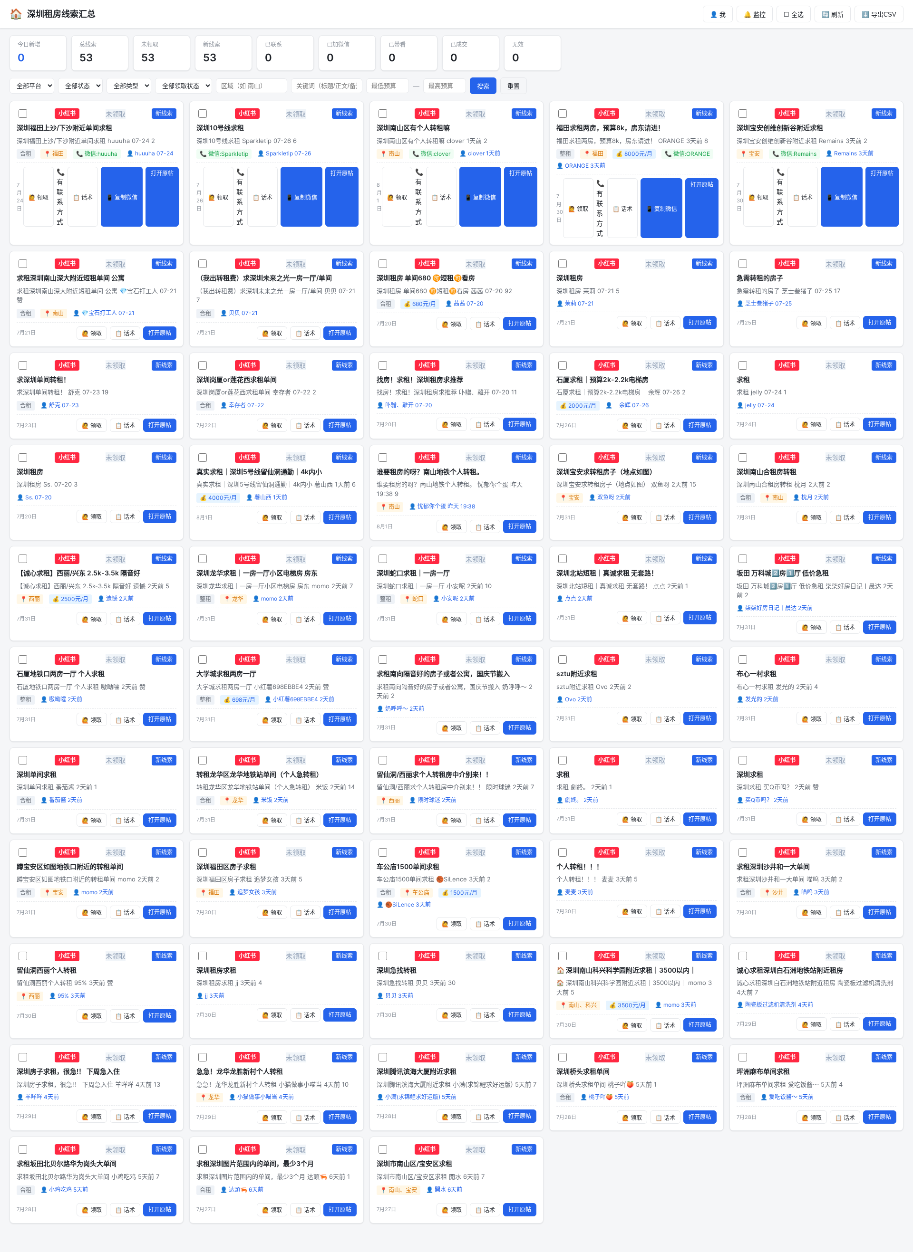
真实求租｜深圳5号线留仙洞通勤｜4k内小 (259, 472)
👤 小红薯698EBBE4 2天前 (299, 699)
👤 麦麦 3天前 (574, 892)
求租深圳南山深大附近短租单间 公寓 (71, 278)
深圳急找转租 (397, 970)
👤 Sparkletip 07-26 (284, 153)
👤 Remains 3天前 (850, 153)
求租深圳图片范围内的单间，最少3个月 (255, 1163)
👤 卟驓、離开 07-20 (404, 405)
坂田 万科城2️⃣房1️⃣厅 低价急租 (783, 573)
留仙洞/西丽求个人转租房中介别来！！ (434, 774)
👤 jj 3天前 (210, 995)
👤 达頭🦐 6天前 (241, 1189)
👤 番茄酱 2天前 (61, 799)
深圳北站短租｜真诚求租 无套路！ (607, 573)
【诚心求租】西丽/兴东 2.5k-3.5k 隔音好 (78, 573)
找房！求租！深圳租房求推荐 (420, 379)
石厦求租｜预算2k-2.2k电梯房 (602, 379)
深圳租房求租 (216, 970)
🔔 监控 (755, 14)
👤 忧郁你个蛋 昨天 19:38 (442, 506)
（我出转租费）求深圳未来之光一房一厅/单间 (264, 278)
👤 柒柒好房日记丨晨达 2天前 (775, 608)
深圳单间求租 (37, 774)
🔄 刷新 (833, 14)
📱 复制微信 (121, 197)
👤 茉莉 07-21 (575, 303)
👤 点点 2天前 (574, 598)
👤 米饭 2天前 (271, 799)
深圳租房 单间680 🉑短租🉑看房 (426, 278)
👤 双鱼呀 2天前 (610, 497)
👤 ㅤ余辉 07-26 (627, 405)
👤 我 (718, 14)
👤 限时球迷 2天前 (432, 799)
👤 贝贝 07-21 (239, 312)
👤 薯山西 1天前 (266, 497)
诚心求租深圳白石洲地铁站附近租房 (790, 970)
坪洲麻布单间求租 (763, 1071)
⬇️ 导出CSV (879, 14)
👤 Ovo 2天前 (574, 699)
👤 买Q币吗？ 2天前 (762, 799)
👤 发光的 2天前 (757, 699)
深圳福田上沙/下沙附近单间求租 (64, 128)
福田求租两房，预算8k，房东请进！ (610, 128)
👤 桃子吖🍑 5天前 (604, 1096)
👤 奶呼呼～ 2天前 (400, 708)
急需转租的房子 (760, 278)
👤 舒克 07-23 (59, 405)
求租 (743, 379)
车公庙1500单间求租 (408, 866)
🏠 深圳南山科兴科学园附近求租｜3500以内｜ (626, 970)
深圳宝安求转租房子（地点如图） (606, 472)
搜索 (483, 86)
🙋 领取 (39, 197)
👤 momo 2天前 (273, 598)
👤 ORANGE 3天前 (580, 165)
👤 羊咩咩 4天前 (38, 1096)
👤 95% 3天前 (67, 995)
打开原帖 (162, 173)
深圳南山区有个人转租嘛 (413, 128)
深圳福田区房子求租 (226, 866)
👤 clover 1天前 (479, 153)
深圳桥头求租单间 (583, 1071)
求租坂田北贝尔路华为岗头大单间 (67, 1163)
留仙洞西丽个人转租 (47, 970)
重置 (513, 86)
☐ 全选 (794, 14)
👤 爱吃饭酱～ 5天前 (787, 1096)
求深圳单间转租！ (43, 379)
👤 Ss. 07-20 (34, 497)
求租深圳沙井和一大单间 (773, 866)
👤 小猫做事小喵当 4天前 (261, 1096)
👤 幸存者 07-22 (242, 405)
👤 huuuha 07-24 (150, 153)
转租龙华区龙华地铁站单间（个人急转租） (259, 774)
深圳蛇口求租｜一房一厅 (413, 573)
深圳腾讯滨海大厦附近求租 (416, 1071)
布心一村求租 (757, 673)
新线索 (164, 113)
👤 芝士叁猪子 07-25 (764, 303)
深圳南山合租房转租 (766, 472)
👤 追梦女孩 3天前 (253, 892)
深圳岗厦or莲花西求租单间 (236, 379)
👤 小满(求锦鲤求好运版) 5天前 (416, 1096)
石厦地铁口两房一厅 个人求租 (61, 673)
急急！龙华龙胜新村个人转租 (239, 1071)
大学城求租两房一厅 (226, 673)
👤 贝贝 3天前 (395, 995)
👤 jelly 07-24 (756, 405)
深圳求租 (750, 774)
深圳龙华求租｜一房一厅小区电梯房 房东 (257, 573)
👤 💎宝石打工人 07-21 (104, 312)
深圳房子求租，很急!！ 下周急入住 (68, 1071)
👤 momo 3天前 (675, 1004)
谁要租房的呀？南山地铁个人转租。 (430, 472)
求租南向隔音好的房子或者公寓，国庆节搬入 (443, 673)
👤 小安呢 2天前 (454, 598)
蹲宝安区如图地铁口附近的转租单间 (70, 866)
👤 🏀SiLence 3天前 (404, 904)
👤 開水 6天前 (444, 1189)
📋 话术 (83, 197)
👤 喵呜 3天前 (811, 892)
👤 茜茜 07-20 (464, 303)
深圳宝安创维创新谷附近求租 (780, 128)
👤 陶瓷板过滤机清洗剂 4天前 (775, 1004)
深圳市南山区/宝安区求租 (414, 1163)
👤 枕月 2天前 (811, 497)
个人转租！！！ (579, 866)
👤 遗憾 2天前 (115, 598)
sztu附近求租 (576, 673)
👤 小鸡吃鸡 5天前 (64, 1189)
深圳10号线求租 (220, 128)
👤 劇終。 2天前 (577, 799)
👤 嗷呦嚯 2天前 (61, 699)
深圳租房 (569, 278)
